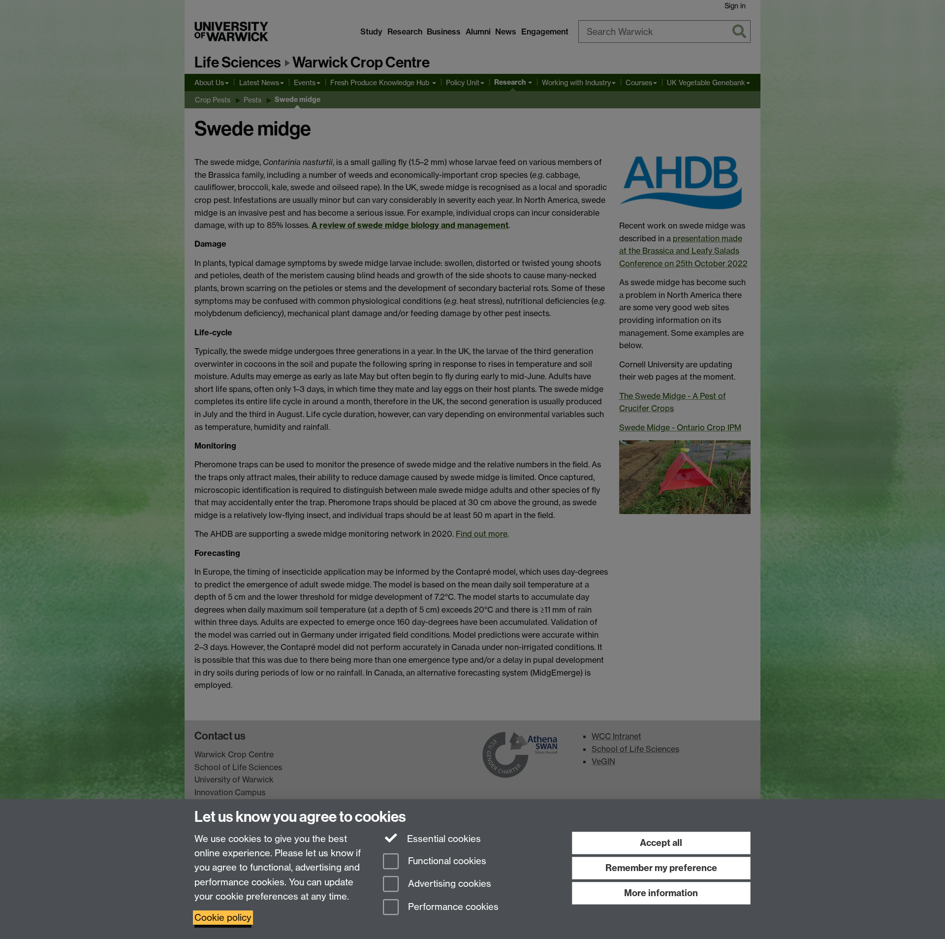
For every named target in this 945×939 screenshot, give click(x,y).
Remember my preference (661, 868)
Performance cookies (452, 907)
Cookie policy (223, 917)
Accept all (661, 842)
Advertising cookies (448, 884)
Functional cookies (446, 861)
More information (661, 893)
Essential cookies (443, 838)
